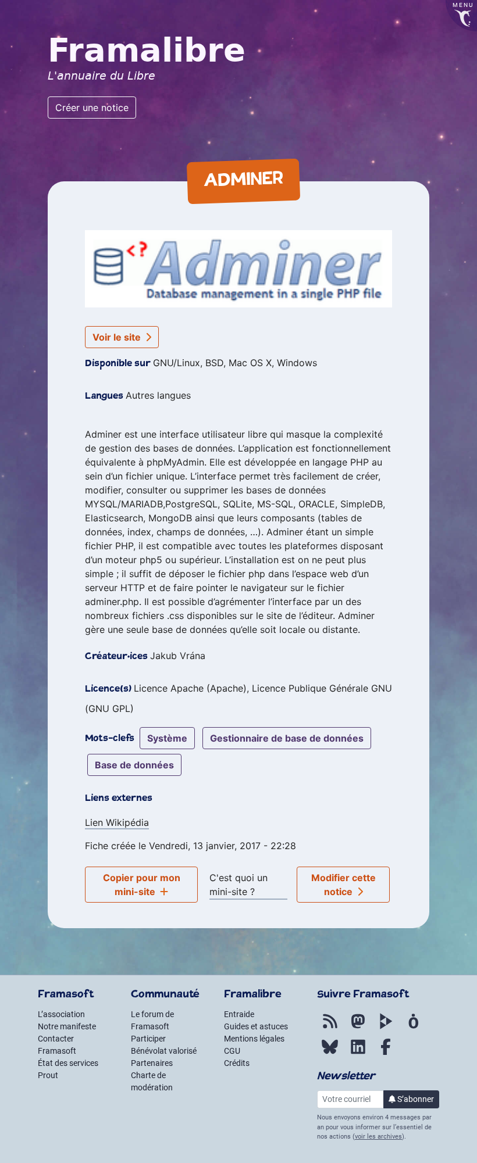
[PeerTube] (385, 1027)
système (167, 738)
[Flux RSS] (330, 1027)
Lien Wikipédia (117, 822)
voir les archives (378, 1136)
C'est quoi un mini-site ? (238, 884)
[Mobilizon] (413, 1027)
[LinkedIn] (358, 1053)
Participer (148, 1038)
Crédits (237, 1063)
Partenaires (152, 1063)
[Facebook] (385, 1053)
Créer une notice (92, 107)
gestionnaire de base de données (287, 738)
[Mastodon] (358, 1027)
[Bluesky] (330, 1053)
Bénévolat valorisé (164, 1050)
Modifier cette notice (343, 884)
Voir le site (117, 337)
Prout (48, 1075)
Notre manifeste (67, 1026)
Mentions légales (254, 1038)
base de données (134, 765)
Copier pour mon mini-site (141, 884)
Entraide (239, 1014)
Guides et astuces (256, 1026)
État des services (68, 1063)
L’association (61, 1014)
